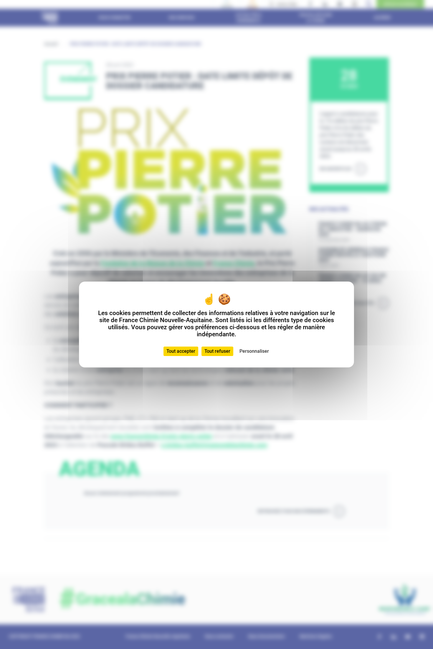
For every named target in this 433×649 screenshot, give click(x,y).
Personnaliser (254, 351)
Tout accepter (180, 351)
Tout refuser (217, 351)
